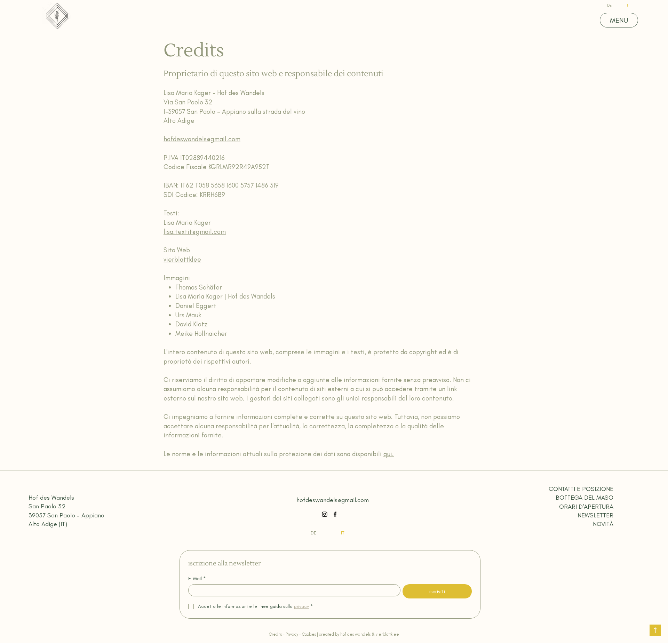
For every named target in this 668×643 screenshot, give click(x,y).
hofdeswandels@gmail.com (202, 139)
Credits (275, 634)
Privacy (292, 634)
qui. (388, 454)
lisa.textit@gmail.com (195, 232)
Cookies (309, 634)
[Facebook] (335, 514)
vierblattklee (182, 259)
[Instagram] (324, 514)
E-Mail (197, 578)
